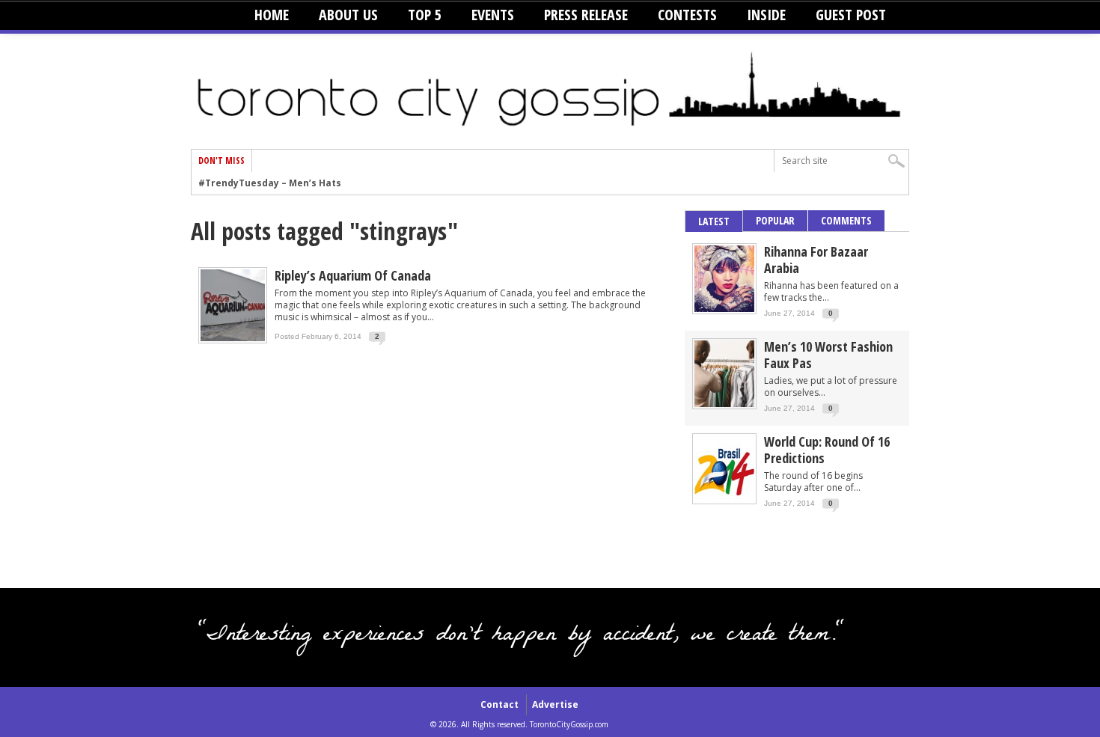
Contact (499, 704)
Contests (687, 14)
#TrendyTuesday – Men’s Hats (269, 183)
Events (492, 14)
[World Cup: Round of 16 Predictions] (724, 498)
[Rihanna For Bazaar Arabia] (724, 308)
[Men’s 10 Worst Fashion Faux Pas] (724, 403)
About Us (348, 14)
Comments (846, 220)
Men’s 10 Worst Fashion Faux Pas (828, 354)
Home (271, 14)
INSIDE (766, 14)
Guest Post (851, 14)
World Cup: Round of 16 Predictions (827, 449)
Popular (775, 220)
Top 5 (424, 14)
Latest (714, 221)
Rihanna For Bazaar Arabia (816, 259)
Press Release (586, 14)
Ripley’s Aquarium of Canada (353, 275)
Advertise (555, 704)
